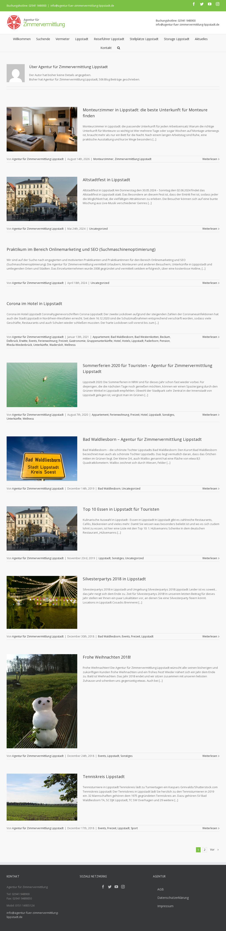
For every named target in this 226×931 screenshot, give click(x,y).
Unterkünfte (40, 345)
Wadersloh (56, 345)
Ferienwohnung (47, 341)
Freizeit (63, 341)
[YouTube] (116, 886)
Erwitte (23, 341)
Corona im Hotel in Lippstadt (34, 303)
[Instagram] (123, 886)
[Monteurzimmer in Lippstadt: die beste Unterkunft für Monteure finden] (42, 129)
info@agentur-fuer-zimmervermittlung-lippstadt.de (82, 5)
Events (33, 341)
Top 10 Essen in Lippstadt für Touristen (121, 509)
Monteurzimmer (103, 159)
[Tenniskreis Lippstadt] (42, 797)
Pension (165, 341)
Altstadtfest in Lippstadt (106, 179)
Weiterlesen (209, 159)
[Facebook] (103, 886)
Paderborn (151, 341)
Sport (134, 828)
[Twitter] (109, 886)
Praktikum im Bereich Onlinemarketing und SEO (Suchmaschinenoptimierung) (81, 249)
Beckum (165, 337)
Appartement (101, 337)
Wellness (69, 345)
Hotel (117, 341)
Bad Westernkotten (147, 337)
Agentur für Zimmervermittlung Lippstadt (38, 159)
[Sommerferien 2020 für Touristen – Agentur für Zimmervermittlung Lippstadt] (42, 385)
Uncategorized (98, 229)
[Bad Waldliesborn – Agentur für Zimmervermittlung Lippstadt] (42, 458)
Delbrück (12, 341)
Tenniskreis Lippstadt (104, 776)
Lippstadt (137, 341)
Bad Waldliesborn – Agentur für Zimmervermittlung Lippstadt (142, 439)
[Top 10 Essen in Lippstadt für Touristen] (42, 528)
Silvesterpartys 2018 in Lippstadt (114, 578)
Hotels (126, 341)
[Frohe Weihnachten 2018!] (42, 701)
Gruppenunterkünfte (100, 341)
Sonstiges (168, 415)
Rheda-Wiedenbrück (19, 345)
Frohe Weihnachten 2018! (107, 657)
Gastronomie (77, 341)
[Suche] (118, 47)
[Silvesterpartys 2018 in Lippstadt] (42, 602)
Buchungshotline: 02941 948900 (26, 5)
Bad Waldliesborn (122, 337)
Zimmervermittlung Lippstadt (133, 159)
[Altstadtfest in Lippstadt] (42, 199)
